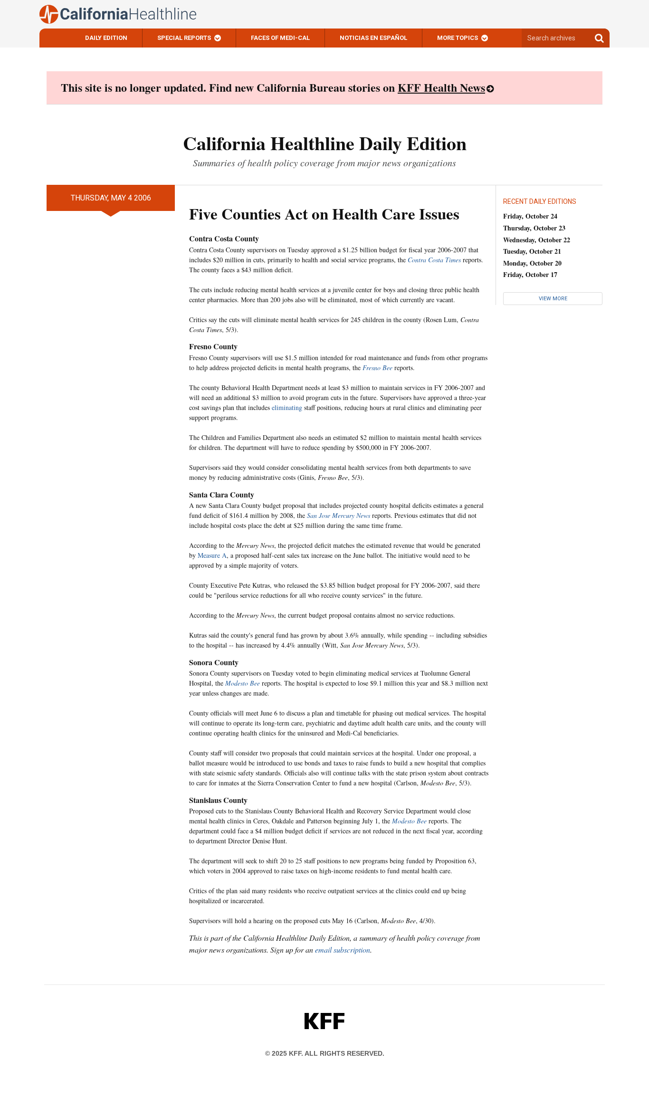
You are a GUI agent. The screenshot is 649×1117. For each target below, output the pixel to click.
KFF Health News (441, 87)
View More (553, 299)
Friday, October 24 (530, 216)
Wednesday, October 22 (536, 240)
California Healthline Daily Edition (325, 143)
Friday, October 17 (530, 274)
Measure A (212, 555)
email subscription (342, 950)
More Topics (457, 37)
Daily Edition (106, 37)
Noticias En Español (373, 37)
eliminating (287, 407)
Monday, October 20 (532, 263)
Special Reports (184, 37)
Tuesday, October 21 (532, 251)
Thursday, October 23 (534, 228)
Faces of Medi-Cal (280, 37)
